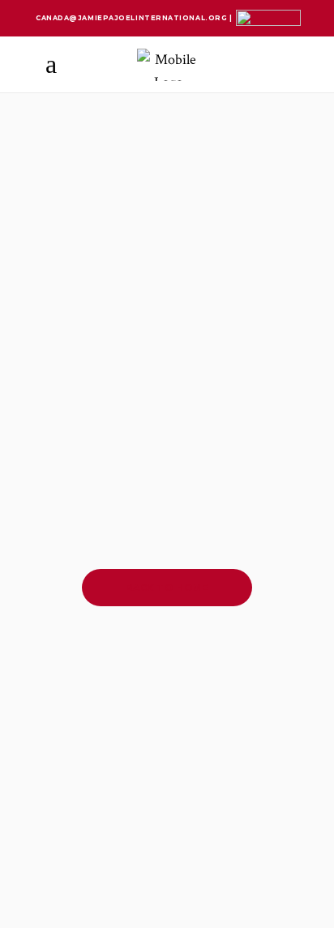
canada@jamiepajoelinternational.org (132, 18)
